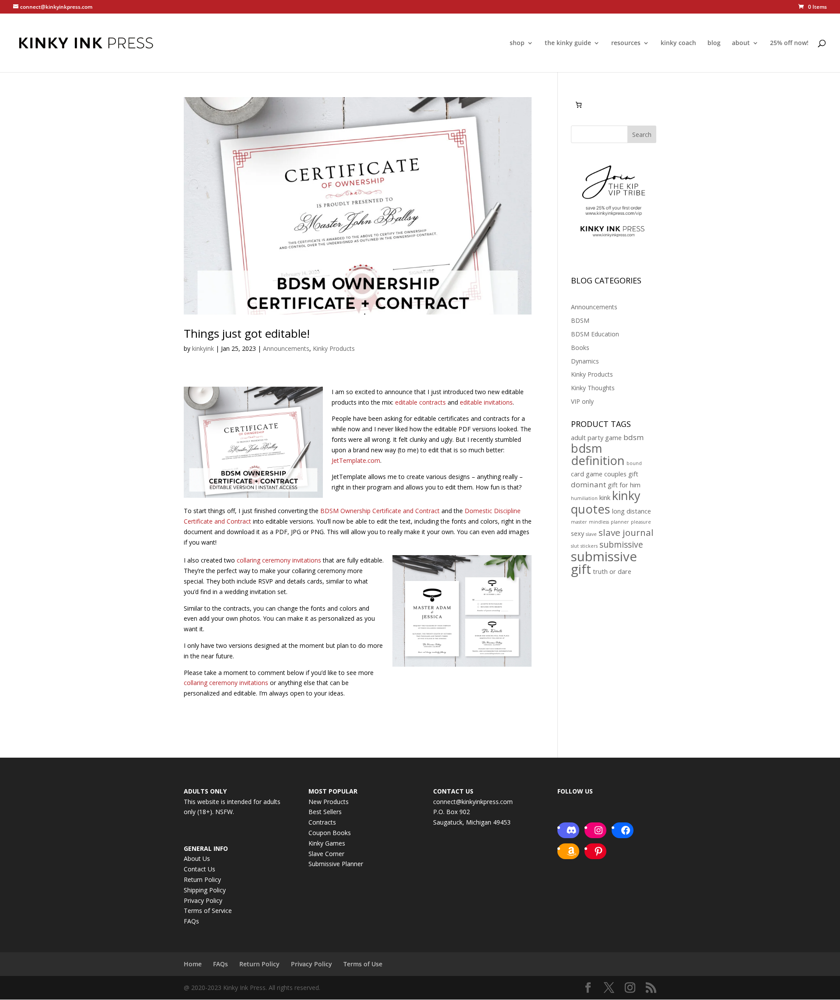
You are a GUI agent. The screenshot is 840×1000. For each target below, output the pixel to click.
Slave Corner (326, 854)
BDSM (580, 320)
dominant (588, 484)
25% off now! (789, 43)
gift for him (624, 485)
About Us (197, 858)
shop (517, 43)
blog (714, 43)
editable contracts (420, 402)
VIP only (582, 401)
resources (625, 43)
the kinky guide (568, 43)
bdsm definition (598, 454)
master (579, 522)
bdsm (633, 437)
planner (620, 522)
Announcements (286, 348)
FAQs (191, 921)
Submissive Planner (335, 864)
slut (575, 546)
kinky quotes (605, 502)
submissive (621, 544)
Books (580, 347)
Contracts (322, 822)
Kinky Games (326, 843)
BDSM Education (595, 334)
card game (586, 474)
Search (641, 134)
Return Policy (202, 879)
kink (604, 497)
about (741, 43)
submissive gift (604, 563)
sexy (577, 533)
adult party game (596, 438)
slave (591, 534)
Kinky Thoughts (593, 388)
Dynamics (585, 361)
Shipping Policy (205, 890)
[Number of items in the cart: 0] (578, 104)
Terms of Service (208, 910)
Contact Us (199, 869)
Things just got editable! (247, 333)
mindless (599, 522)
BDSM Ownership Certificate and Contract (380, 511)
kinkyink (203, 348)
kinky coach (678, 43)
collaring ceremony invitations (279, 560)
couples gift (621, 474)
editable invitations (486, 402)
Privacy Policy (203, 900)
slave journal (626, 532)
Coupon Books (329, 833)
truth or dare (612, 571)
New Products (328, 801)
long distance (631, 511)
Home (193, 964)
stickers (589, 546)
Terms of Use (362, 964)
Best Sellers (325, 812)
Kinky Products (334, 348)
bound (634, 463)
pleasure (641, 522)
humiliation (584, 498)
